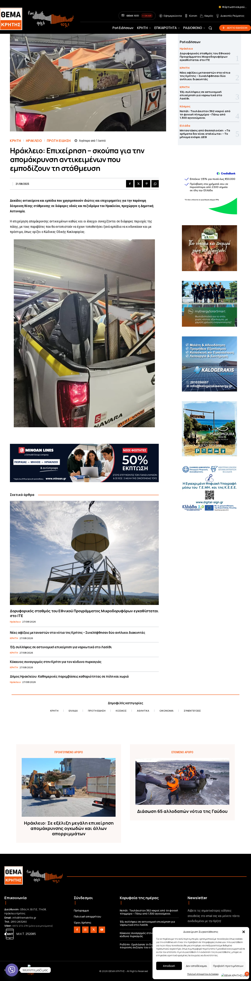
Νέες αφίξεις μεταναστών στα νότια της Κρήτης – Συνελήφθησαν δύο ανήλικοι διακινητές (77, 632)
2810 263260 (19, 921)
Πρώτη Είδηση (59, 140)
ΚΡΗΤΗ (15, 140)
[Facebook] (129, 183)
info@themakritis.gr (24, 917)
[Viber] (11, 970)
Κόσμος (185, 106)
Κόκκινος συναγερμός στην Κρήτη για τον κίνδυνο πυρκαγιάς (55, 662)
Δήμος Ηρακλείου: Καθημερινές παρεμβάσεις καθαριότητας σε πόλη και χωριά (69, 676)
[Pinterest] (146, 183)
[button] (243, 932)
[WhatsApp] (155, 183)
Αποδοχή (169, 966)
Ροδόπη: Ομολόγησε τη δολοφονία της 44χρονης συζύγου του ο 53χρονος (144, 946)
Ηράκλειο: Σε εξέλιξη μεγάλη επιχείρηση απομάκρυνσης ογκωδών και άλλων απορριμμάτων (69, 828)
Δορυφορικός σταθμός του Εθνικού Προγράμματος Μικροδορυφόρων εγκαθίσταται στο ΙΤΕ (84, 613)
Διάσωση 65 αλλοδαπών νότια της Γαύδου (182, 811)
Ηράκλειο (34, 140)
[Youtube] (102, 929)
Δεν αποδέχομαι (196, 966)
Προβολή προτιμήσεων (228, 966)
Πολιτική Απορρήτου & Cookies (202, 974)
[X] (138, 183)
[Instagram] (85, 929)
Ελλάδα (185, 125)
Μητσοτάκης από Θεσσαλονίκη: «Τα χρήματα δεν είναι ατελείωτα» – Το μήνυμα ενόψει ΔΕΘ (205, 133)
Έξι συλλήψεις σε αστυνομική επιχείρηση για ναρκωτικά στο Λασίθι (61, 647)
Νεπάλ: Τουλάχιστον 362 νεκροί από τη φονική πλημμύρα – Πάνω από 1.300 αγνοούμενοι (205, 114)
